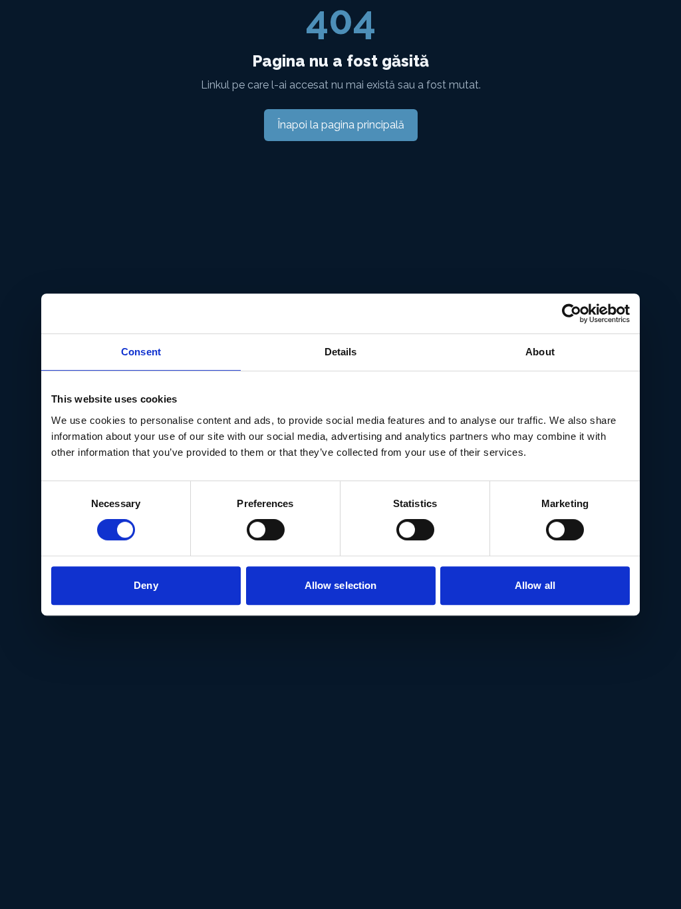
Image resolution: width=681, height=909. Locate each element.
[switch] (266, 529)
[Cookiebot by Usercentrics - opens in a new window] (571, 313)
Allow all (535, 585)
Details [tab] (341, 351)
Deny (146, 585)
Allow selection (341, 585)
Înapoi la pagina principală (340, 124)
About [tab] (540, 351)
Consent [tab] (141, 351)
